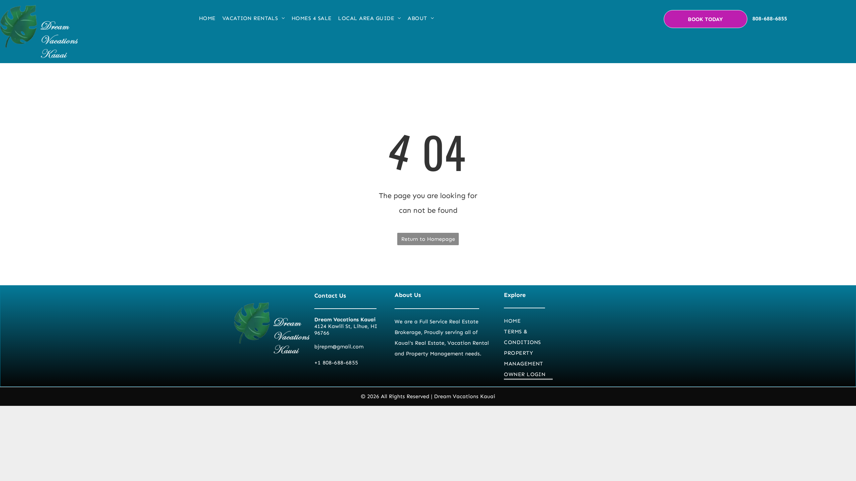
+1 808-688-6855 (336, 362)
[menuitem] (207, 18)
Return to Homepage (428, 239)
